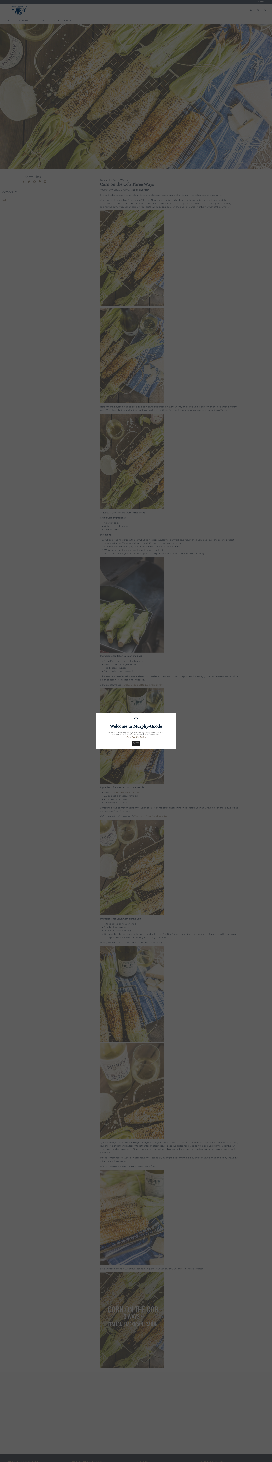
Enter (136, 743)
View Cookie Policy (136, 737)
